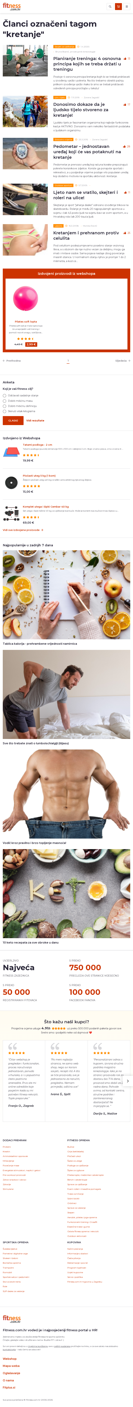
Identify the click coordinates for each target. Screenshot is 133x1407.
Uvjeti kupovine (75, 1272)
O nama (8, 1380)
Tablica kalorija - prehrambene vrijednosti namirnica (40, 643)
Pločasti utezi (74, 1156)
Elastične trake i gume (78, 1226)
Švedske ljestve (10, 1249)
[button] (128, 1081)
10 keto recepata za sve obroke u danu (31, 942)
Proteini (7, 1147)
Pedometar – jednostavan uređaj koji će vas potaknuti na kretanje (87, 152)
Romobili (7, 1272)
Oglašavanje (11, 1373)
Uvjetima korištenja (38, 1346)
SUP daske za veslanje (13, 1291)
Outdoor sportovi (63, 185)
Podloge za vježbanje (77, 1165)
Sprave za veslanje (76, 1208)
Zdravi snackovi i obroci (14, 1179)
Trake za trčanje (75, 1194)
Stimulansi (8, 1189)
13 (129, 58)
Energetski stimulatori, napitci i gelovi (21, 1170)
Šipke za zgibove (75, 1170)
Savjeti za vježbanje (64, 46)
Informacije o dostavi (77, 1253)
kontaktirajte (9, 1349)
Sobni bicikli (73, 1198)
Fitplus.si (9, 1387)
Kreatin (6, 1151)
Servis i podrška (75, 1277)
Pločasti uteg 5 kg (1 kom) (39, 475)
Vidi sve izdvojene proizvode (21, 530)
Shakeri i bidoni (10, 1258)
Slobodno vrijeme (63, 139)
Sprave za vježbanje (77, 1184)
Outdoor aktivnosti (76, 1236)
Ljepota (58, 225)
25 (129, 232)
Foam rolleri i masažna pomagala (84, 1189)
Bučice (70, 1147)
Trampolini (8, 1267)
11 (129, 192)
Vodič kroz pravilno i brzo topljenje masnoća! (34, 843)
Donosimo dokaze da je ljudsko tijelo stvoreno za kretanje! (80, 110)
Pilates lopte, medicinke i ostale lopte (85, 1175)
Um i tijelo (60, 97)
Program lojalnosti (76, 1267)
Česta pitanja (74, 1258)
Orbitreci (71, 1203)
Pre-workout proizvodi (14, 1175)
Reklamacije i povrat (77, 1263)
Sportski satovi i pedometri (16, 1277)
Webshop (10, 1358)
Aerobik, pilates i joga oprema (82, 1217)
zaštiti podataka (62, 1346)
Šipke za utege (74, 1161)
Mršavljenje (8, 1161)
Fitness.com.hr (12, 6)
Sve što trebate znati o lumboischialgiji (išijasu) (36, 743)
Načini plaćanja (75, 1249)
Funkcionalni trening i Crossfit (82, 1222)
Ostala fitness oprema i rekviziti (83, 1231)
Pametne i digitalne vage (15, 1253)
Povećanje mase (11, 1165)
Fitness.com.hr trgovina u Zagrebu (84, 1281)
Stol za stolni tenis (12, 1281)
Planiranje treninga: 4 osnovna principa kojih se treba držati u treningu (87, 64)
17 (129, 104)
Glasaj (13, 420)
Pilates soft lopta (26, 321)
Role (5, 1286)
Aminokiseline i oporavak (15, 1156)
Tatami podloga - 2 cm (37, 444)
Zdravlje (7, 1184)
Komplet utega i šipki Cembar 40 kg (46, 506)
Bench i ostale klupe (77, 1179)
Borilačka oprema (12, 1263)
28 (128, 146)
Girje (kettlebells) (75, 1151)
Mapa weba (11, 1366)
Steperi (70, 1212)
